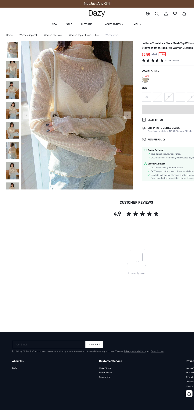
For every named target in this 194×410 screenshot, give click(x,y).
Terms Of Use (157, 351)
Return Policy (105, 372)
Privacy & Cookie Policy (135, 351)
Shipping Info (105, 368)
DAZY (14, 368)
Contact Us (104, 377)
